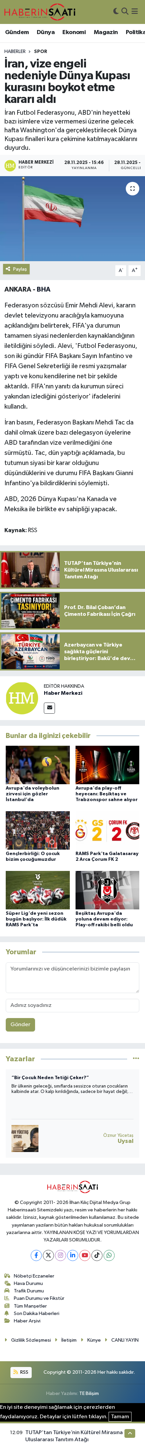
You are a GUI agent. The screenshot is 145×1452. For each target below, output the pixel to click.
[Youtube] (84, 1255)
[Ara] (124, 12)
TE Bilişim (89, 1393)
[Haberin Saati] (39, 11)
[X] (48, 1255)
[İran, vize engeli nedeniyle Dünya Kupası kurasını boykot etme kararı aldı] (72, 218)
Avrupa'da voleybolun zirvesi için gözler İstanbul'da (32, 794)
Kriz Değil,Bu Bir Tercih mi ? (43, 1077)
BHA (44, 289)
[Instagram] (60, 1255)
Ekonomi (74, 32)
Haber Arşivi (27, 1320)
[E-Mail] (49, 708)
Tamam (120, 1417)
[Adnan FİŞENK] (24, 1138)
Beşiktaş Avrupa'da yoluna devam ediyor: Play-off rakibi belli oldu (104, 919)
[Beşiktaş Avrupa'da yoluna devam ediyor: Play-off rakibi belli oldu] (108, 890)
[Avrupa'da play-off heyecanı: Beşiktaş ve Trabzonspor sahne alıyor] (108, 765)
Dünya (46, 32)
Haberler (15, 51)
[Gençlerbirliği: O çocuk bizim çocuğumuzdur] (38, 830)
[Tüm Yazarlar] (136, 1059)
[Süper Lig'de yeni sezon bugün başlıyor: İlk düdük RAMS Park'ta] (38, 890)
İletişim (69, 1340)
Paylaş (20, 269)
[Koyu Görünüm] (116, 12)
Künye (94, 1340)
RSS (23, 1372)
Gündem (17, 32)
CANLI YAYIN (125, 1340)
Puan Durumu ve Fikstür (39, 1298)
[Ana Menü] (135, 12)
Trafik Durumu (29, 1290)
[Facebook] (36, 1255)
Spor (40, 51)
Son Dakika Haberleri (36, 1313)
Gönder (20, 1025)
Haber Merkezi (63, 693)
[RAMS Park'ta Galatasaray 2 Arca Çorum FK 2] (108, 830)
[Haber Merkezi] (22, 698)
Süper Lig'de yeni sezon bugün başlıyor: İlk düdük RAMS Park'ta (36, 919)
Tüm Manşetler (30, 1306)
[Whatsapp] (109, 1255)
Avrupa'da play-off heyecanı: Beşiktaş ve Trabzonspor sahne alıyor (107, 794)
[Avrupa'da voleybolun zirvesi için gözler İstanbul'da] (38, 765)
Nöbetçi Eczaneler (34, 1276)
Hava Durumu (28, 1283)
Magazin (106, 32)
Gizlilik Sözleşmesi (31, 1340)
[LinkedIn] (72, 1255)
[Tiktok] (97, 1255)
